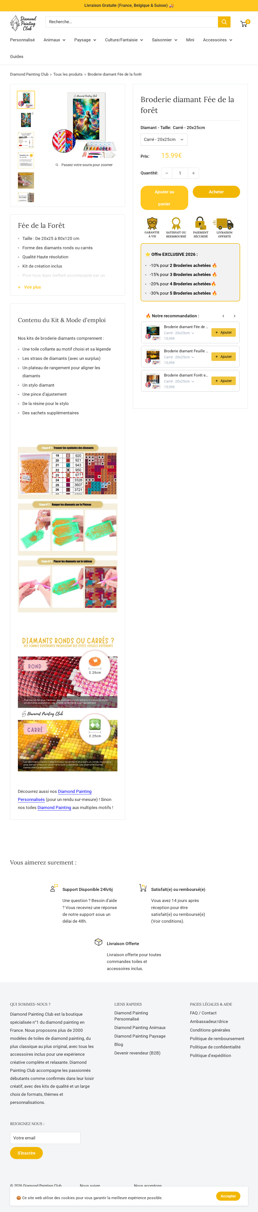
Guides (16, 56)
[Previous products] (223, 316)
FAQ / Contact (203, 1012)
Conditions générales (210, 1030)
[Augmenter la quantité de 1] (193, 173)
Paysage (82, 39)
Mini (190, 39)
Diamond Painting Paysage (140, 1036)
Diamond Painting (54, 807)
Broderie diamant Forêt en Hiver (186, 375)
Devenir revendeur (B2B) (137, 1052)
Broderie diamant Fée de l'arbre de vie (186, 327)
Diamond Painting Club (29, 74)
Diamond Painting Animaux (140, 1027)
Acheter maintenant (216, 193)
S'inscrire (26, 1153)
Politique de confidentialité (215, 1046)
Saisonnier (162, 39)
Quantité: (149, 172)
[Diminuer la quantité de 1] (167, 173)
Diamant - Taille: (173, 127)
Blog (118, 1044)
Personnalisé (22, 39)
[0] (244, 24)
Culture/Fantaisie (121, 39)
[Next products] (234, 316)
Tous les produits (68, 74)
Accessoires (215, 39)
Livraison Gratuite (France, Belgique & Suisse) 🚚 (129, 5)
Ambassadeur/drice (209, 1021)
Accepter (228, 1196)
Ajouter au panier (164, 197)
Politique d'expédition (210, 1055)
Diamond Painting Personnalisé (131, 1015)
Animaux (52, 39)
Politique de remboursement (217, 1038)
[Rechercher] (224, 21)
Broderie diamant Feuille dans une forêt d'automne (186, 351)
